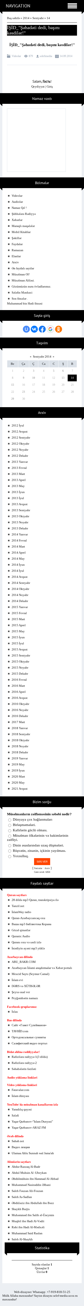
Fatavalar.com (20, 1090)
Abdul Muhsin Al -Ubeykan (29, 1172)
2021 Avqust (20, 788)
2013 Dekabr (20, 528)
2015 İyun (18, 637)
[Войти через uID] (26, 329)
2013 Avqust (20, 504)
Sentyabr (38, 18)
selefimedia (46, 56)
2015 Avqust (20, 649)
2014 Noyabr (20, 595)
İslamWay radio (21, 912)
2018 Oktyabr (20, 740)
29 (12, 398)
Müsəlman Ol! (21, 274)
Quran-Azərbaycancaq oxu (28, 918)
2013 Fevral (19, 468)
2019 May (18, 764)
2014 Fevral (19, 540)
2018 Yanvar (20, 728)
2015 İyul (18, 643)
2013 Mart (18, 474)
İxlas (15, 1011)
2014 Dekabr (20, 601)
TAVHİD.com (20, 1031)
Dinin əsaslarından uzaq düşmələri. (38, 845)
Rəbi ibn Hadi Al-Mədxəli (28, 1227)
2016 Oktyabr (20, 704)
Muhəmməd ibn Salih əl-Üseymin (33, 1215)
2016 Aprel (19, 692)
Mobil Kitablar (21, 232)
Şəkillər (16, 238)
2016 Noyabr (20, 710)
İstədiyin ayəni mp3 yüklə (28, 948)
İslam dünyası (20, 1096)
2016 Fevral (19, 679)
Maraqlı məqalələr (23, 226)
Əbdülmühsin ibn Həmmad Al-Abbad (35, 1179)
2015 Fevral (19, 613)
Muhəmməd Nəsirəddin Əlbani (31, 1185)
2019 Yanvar (20, 758)
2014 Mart (18, 546)
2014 (26, 18)
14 (72, 377)
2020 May (18, 782)
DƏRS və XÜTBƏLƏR (26, 986)
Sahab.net (18, 1141)
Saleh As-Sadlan (22, 1197)
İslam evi (17, 980)
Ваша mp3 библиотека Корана (31, 924)
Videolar (16, 56)
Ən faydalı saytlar (23, 268)
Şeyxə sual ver (21, 992)
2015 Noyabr (20, 667)
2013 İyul (18, 498)
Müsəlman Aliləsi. (23, 280)
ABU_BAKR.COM (24, 962)
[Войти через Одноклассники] (58, 329)
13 (63, 377)
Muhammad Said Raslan (27, 1233)
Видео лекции (21, 1147)
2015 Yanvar (20, 607)
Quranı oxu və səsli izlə (26, 942)
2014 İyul (18, 570)
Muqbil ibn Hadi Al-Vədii (28, 1221)
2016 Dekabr (20, 716)
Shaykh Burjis (21, 1209)
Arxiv (15, 262)
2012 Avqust (20, 431)
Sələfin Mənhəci (22, 292)
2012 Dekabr (20, 455)
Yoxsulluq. (21, 856)
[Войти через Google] (50, 329)
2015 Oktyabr (20, 661)
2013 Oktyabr (20, 516)
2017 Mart (18, 722)
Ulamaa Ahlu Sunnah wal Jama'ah (33, 1153)
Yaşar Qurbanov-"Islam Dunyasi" (32, 1121)
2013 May (18, 486)
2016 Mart (18, 685)
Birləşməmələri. (24, 825)
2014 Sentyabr (21, 583)
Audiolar (17, 201)
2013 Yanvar (20, 462)
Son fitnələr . (20, 298)
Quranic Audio (21, 936)
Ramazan (17, 250)
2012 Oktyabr (20, 443)
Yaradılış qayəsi (22, 1109)
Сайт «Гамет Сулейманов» (29, 1025)
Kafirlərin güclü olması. (30, 830)
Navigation (18, 6)
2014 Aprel (19, 552)
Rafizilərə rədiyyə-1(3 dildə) (30, 1057)
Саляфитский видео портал (29, 1043)
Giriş (50, 86)
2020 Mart (18, 776)
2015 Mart (18, 619)
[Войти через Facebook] (42, 329)
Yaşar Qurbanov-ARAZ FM (29, 1127)
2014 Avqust (20, 577)
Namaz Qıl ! (19, 208)
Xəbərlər (17, 220)
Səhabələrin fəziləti (24, 1069)
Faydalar (17, 244)
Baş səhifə (13, 18)
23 (23, 391)
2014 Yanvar (20, 534)
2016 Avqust (20, 698)
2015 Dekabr (20, 673)
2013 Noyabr (20, 522)
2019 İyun (18, 770)
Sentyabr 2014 (42, 356)
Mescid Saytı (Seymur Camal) (30, 974)
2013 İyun (18, 492)
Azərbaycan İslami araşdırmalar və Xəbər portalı (42, 968)
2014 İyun (18, 564)
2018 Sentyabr (21, 734)
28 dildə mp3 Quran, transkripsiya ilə (35, 900)
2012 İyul (18, 425)
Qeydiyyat (38, 86)
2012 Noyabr (20, 449)
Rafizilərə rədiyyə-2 (24, 1063)
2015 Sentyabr (21, 655)
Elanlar (16, 256)
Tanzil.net (18, 906)
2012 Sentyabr (21, 437)
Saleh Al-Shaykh (22, 1239)
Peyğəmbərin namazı (25, 998)
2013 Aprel (19, 480)
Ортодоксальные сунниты (29, 1037)
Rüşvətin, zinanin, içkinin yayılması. (39, 851)
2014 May (18, 558)
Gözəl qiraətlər (21, 930)
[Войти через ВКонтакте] (34, 329)
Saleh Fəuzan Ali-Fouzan (27, 1191)
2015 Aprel (19, 625)
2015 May (18, 631)
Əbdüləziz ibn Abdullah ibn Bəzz (33, 1203)
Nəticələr (38, 868)
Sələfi (15, 1115)
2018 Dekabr (20, 752)
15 (12, 384)
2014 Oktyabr (20, 589)
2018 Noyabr (20, 746)
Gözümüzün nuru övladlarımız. (31, 286)
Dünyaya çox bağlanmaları (32, 819)
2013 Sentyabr (21, 510)
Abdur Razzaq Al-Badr (26, 1166)
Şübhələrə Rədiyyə (24, 214)
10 (33, 377)
